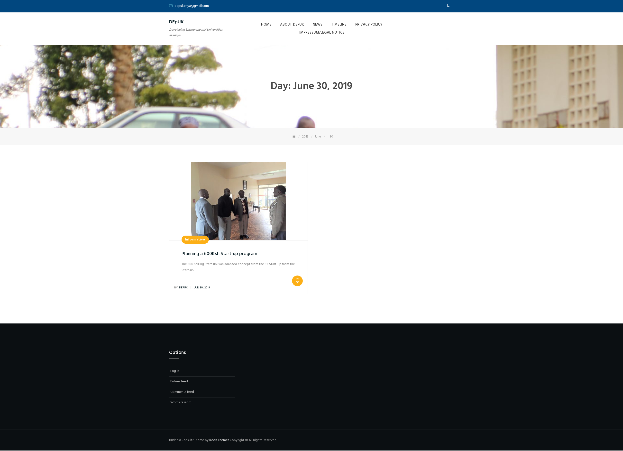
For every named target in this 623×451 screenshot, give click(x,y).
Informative (195, 239)
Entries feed (179, 381)
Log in (174, 371)
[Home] (294, 136)
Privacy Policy (368, 25)
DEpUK (176, 22)
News (317, 25)
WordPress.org (181, 402)
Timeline (339, 25)
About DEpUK (292, 25)
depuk (181, 287)
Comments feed (182, 392)
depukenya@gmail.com (191, 6)
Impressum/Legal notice (321, 33)
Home (266, 25)
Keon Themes (219, 440)
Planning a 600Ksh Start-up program (219, 254)
